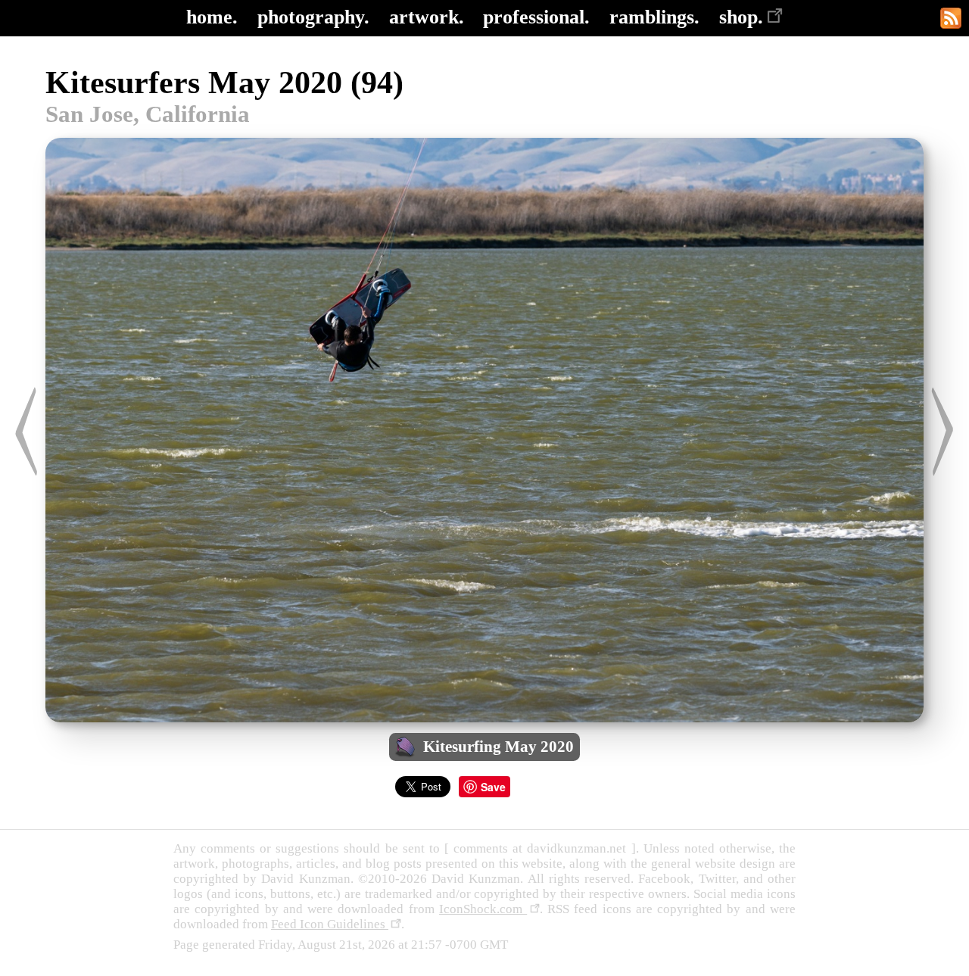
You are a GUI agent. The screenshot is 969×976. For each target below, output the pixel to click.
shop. (741, 17)
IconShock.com (483, 909)
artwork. (426, 17)
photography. (313, 17)
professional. (536, 17)
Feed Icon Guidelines (329, 924)
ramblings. (654, 17)
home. (212, 17)
